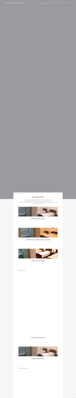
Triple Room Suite (38, 261)
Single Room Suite (38, 358)
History (51, 2)
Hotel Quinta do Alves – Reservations (14, 2)
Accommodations (55, 2)
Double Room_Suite (38, 219)
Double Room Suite (38, 337)
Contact (65, 2)
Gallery (62, 2)
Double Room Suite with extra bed (38, 240)
